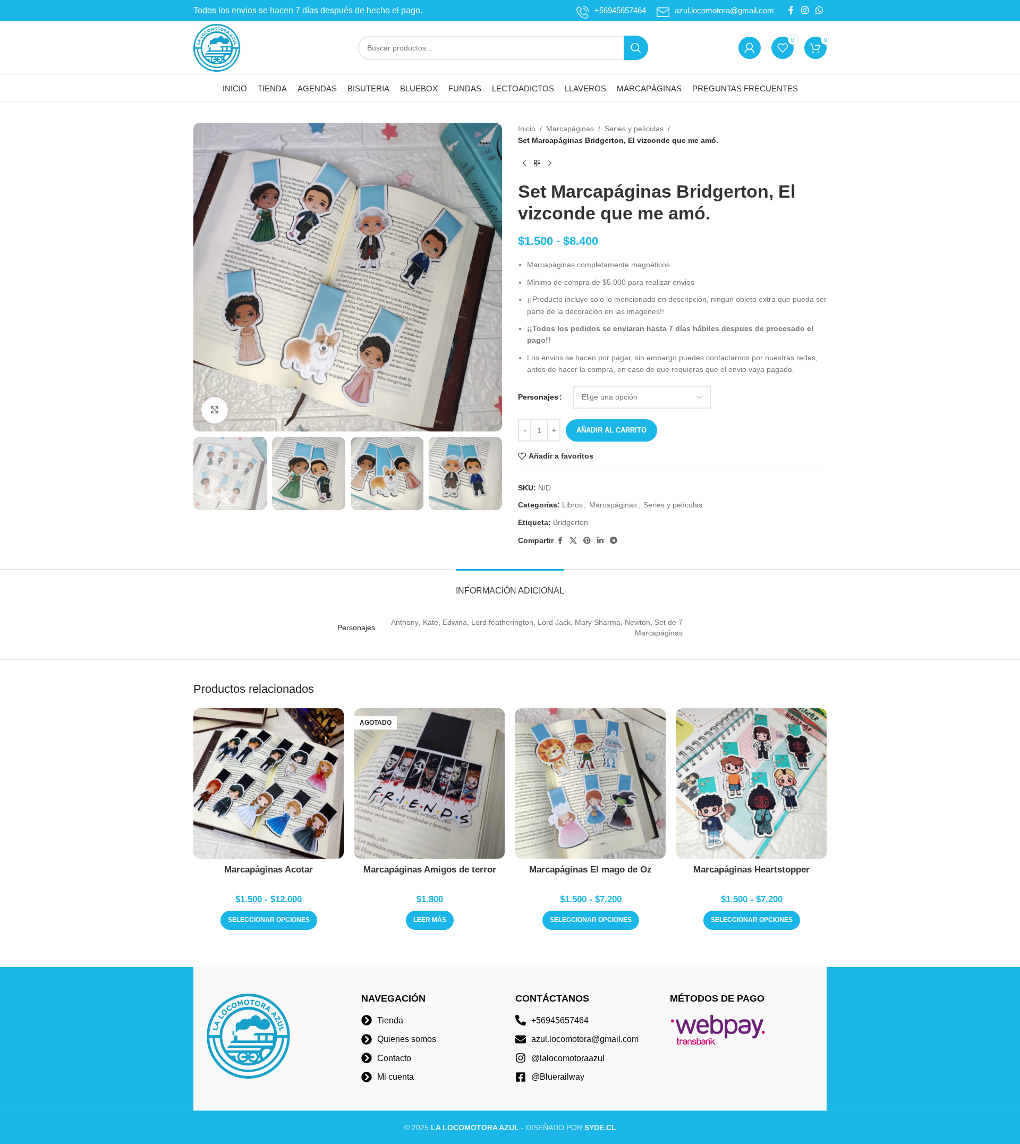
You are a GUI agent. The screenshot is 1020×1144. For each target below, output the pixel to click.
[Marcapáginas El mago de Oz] (590, 783)
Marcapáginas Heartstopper (751, 870)
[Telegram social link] (613, 540)
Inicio (527, 128)
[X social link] (573, 540)
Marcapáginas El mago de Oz (590, 870)
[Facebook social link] (791, 10)
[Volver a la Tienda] (537, 163)
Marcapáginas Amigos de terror (429, 870)
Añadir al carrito (611, 430)
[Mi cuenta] (749, 47)
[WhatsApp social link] (819, 10)
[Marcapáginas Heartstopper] (751, 783)
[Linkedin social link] (600, 540)
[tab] (510, 585)
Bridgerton (570, 522)
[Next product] (549, 163)
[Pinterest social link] (587, 540)
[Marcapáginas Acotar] (268, 783)
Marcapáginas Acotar (268, 870)
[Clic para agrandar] (214, 410)
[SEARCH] (636, 48)
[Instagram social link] (804, 10)
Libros (572, 505)
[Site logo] (217, 47)
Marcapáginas (570, 128)
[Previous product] (524, 163)
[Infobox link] (611, 10)
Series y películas (634, 128)
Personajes (538, 397)
